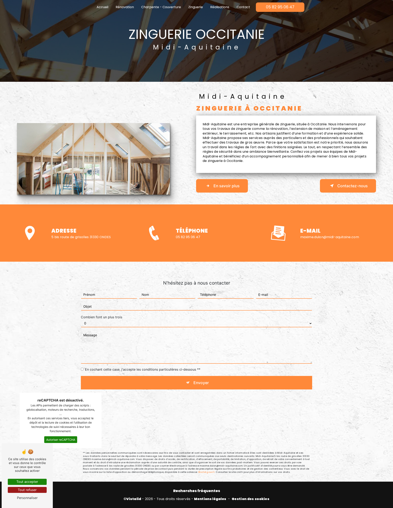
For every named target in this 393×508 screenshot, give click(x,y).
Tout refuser (27, 490)
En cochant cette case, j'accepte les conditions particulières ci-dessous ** (142, 369)
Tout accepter (27, 482)
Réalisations (219, 7)
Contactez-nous (352, 185)
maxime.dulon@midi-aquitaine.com (329, 237)
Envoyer (201, 382)
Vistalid (133, 499)
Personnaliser (27, 498)
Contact (243, 7)
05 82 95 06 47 (280, 7)
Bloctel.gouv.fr (206, 472)
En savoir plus (226, 185)
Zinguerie (195, 7)
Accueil (102, 7)
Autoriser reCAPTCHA (60, 439)
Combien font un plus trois (101, 317)
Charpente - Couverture (161, 7)
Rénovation (125, 7)
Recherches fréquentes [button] (196, 490)
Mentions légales (210, 499)
